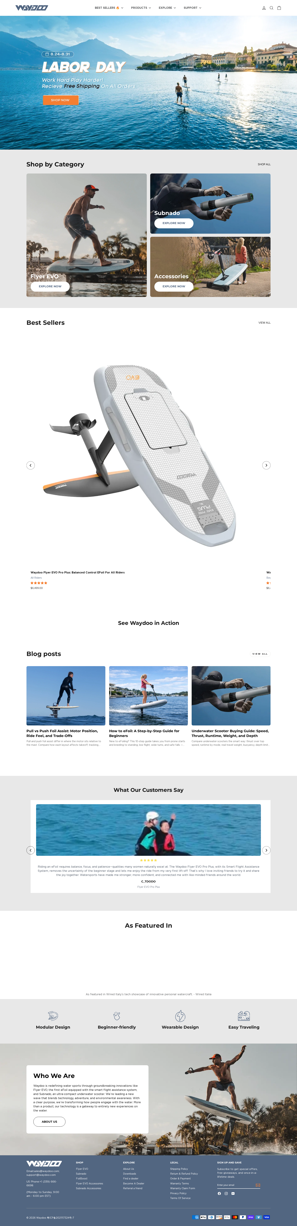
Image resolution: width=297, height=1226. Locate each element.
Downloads (129, 1173)
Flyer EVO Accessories (89, 1183)
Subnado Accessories (88, 1188)
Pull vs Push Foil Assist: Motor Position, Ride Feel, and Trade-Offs (62, 733)
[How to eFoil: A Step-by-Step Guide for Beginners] (148, 695)
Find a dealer (130, 1178)
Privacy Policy (178, 1193)
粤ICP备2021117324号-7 (60, 1217)
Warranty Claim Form (182, 1188)
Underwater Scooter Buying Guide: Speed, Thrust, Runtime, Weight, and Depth (230, 733)
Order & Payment (180, 1178)
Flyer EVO (82, 1169)
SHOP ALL (264, 164)
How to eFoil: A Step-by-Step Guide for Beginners (144, 733)
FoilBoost (81, 1178)
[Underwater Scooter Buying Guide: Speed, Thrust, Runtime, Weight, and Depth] (231, 695)
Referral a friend (132, 1188)
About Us (128, 1169)
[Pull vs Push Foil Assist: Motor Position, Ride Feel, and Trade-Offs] (65, 695)
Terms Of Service (180, 1198)
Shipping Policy (179, 1169)
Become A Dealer (133, 1183)
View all (264, 322)
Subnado (81, 1173)
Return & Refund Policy (184, 1173)
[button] (39, 583)
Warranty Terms (179, 1183)
